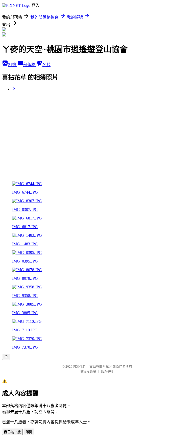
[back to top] (6, 357)
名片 (46, 65)
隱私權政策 (88, 371)
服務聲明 (107, 371)
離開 (29, 432)
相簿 (12, 65)
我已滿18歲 (12, 432)
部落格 (29, 65)
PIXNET (79, 366)
